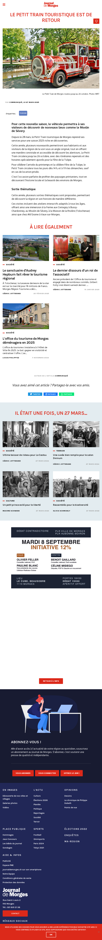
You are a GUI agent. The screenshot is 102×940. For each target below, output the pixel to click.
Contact (15, 913)
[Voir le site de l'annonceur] (51, 557)
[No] (98, 932)
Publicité (7, 861)
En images (10, 789)
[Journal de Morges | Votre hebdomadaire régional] (51, 4)
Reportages (39, 813)
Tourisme (23, 113)
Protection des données (14, 882)
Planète (37, 804)
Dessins (68, 796)
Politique (38, 809)
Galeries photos (10, 803)
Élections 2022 (75, 829)
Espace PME (8, 865)
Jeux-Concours (10, 839)
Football (37, 835)
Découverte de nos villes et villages (15, 797)
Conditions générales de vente (17, 878)
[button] (4, 5)
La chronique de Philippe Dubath (75, 801)
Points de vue (70, 807)
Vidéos (6, 807)
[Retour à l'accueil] (15, 893)
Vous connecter (47, 773)
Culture (37, 796)
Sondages (7, 848)
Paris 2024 (39, 843)
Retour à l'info (51, 681)
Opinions (71, 789)
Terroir (37, 821)
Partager (68, 394)
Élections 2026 (41, 800)
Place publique (14, 829)
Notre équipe (9, 874)
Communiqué (15, 102)
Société (37, 817)
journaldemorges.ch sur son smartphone (22, 869)
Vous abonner (23, 773)
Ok (51, 935)
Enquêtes (71, 835)
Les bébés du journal (12, 843)
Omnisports (39, 839)
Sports (39, 829)
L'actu (38, 789)
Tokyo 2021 (39, 848)
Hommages (8, 835)
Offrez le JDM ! (71, 773)
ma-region (72, 841)
